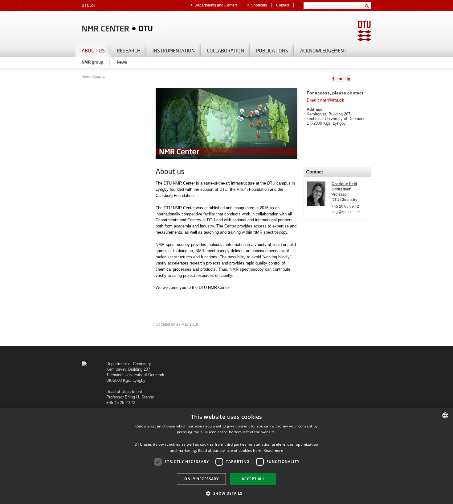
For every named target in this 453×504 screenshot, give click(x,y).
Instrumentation (174, 50)
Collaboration (225, 50)
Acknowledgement (323, 50)
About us (93, 50)
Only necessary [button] (201, 478)
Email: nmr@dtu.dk (325, 100)
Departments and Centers (216, 5)
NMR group (92, 62)
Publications (272, 50)
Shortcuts (259, 5)
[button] (226, 493)
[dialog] (226, 456)
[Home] (152, 28)
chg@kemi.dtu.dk (346, 212)
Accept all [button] (253, 478)
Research (129, 50)
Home (87, 76)
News (122, 62)
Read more (273, 450)
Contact (282, 5)
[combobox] (445, 415)
